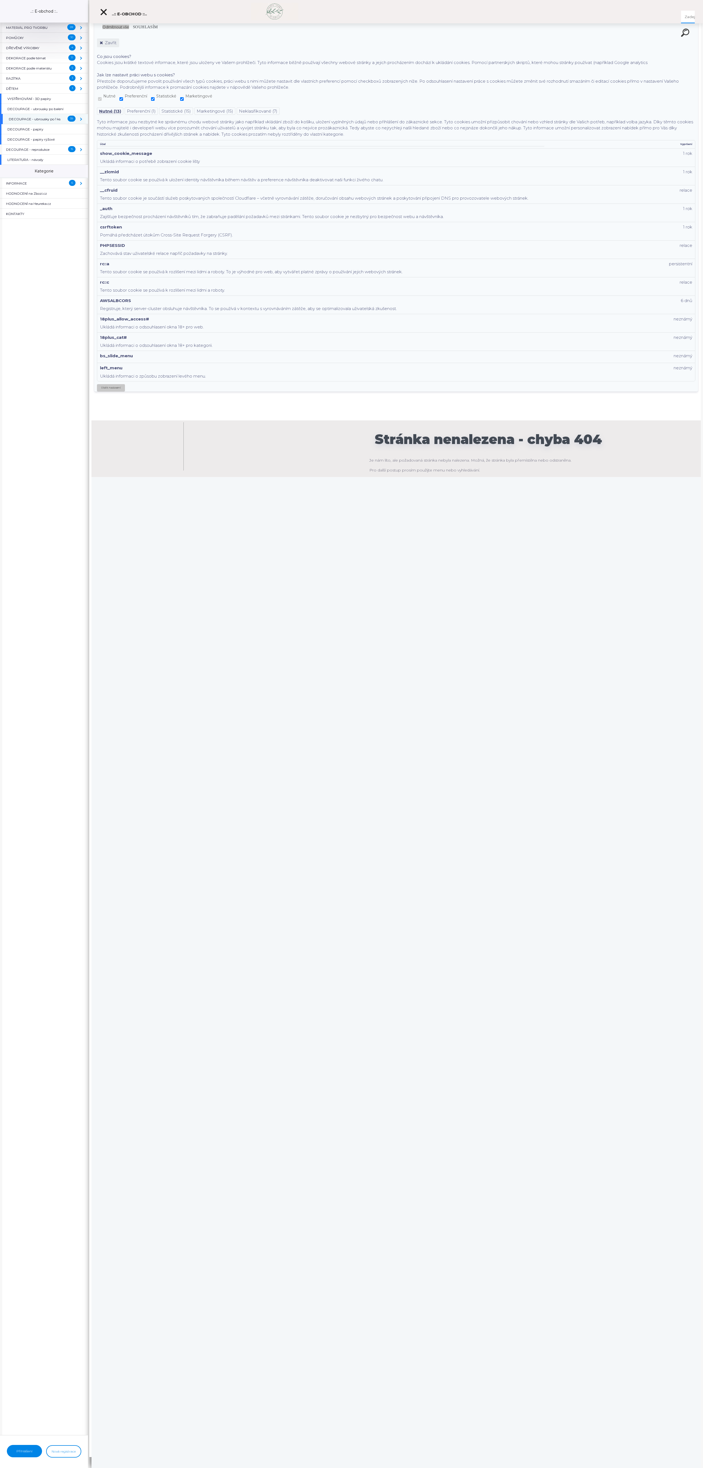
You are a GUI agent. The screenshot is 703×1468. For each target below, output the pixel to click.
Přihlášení (24, 1451)
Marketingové (198, 96)
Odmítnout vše (115, 27)
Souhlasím (145, 27)
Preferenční (136, 96)
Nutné (109, 96)
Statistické (166, 96)
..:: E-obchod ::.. (129, 13)
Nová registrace (64, 1451)
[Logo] (274, 11)
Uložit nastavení (111, 387)
